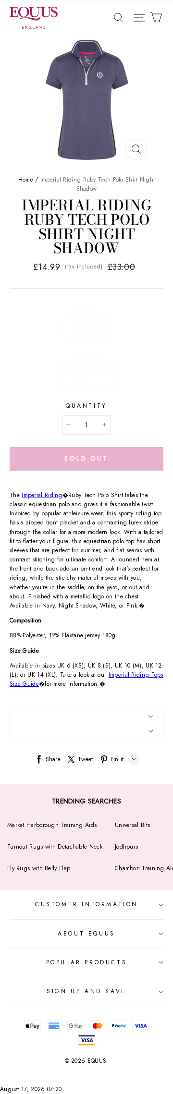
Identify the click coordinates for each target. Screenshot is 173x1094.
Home (25, 179)
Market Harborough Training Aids (52, 825)
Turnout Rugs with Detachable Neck (54, 846)
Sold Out (86, 458)
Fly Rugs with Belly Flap (38, 868)
